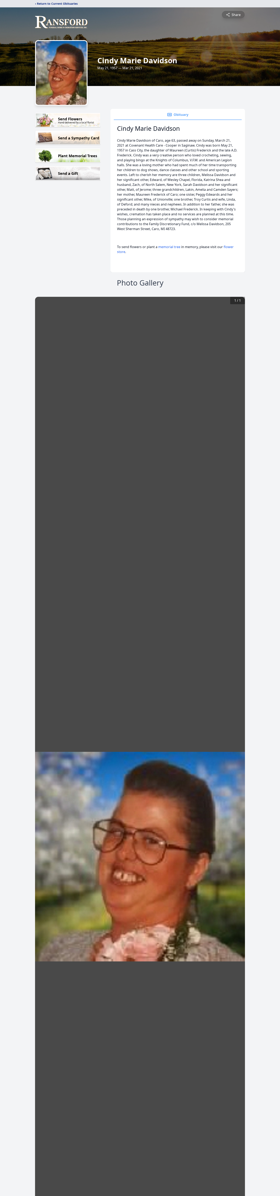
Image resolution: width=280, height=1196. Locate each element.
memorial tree (169, 247)
